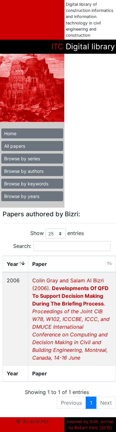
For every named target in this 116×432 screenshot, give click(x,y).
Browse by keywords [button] (26, 183)
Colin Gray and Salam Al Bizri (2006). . (71, 319)
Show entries (57, 233)
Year (12, 264)
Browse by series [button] (22, 158)
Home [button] (10, 133)
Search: (22, 246)
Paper (39, 264)
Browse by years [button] (21, 196)
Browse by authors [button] (24, 171)
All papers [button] (14, 146)
